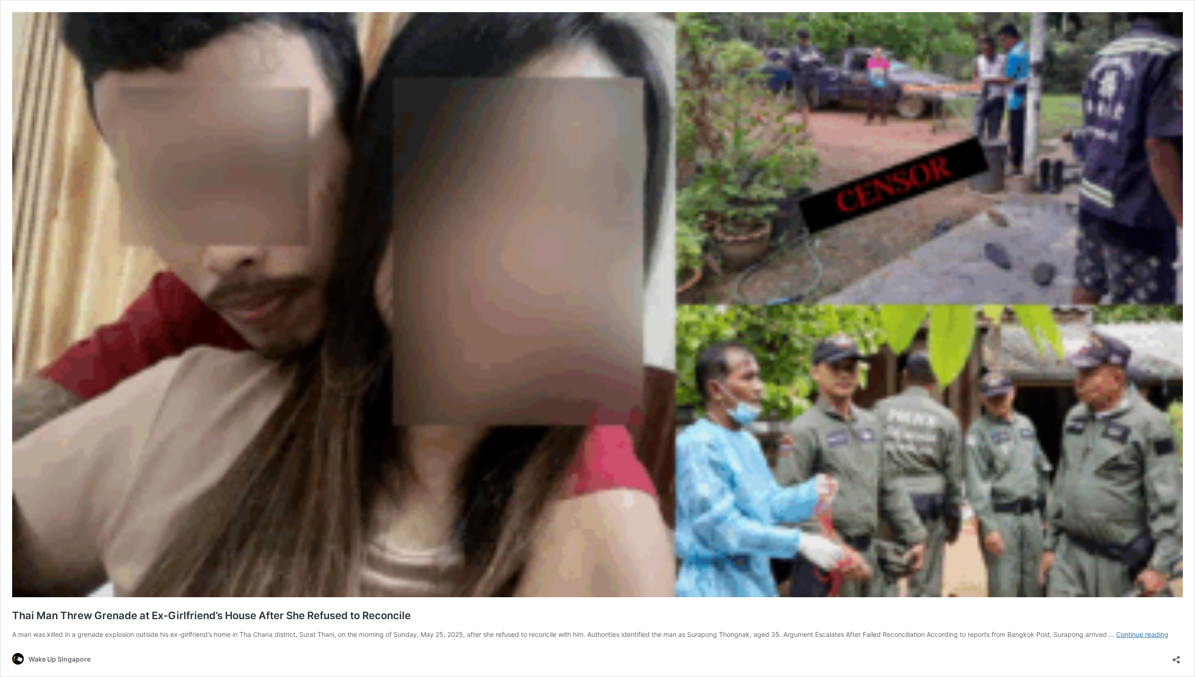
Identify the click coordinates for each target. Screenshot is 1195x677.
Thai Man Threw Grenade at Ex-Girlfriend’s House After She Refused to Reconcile (211, 615)
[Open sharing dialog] (1176, 656)
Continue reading (1142, 634)
